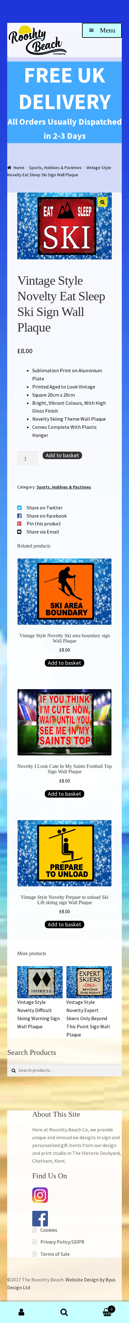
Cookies (48, 1230)
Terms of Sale (55, 1254)
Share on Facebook (47, 516)
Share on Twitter (45, 507)
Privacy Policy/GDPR (62, 1242)
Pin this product (44, 523)
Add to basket (62, 455)
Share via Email (43, 532)
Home (18, 167)
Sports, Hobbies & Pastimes (55, 167)
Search (64, 1312)
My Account (21, 1312)
